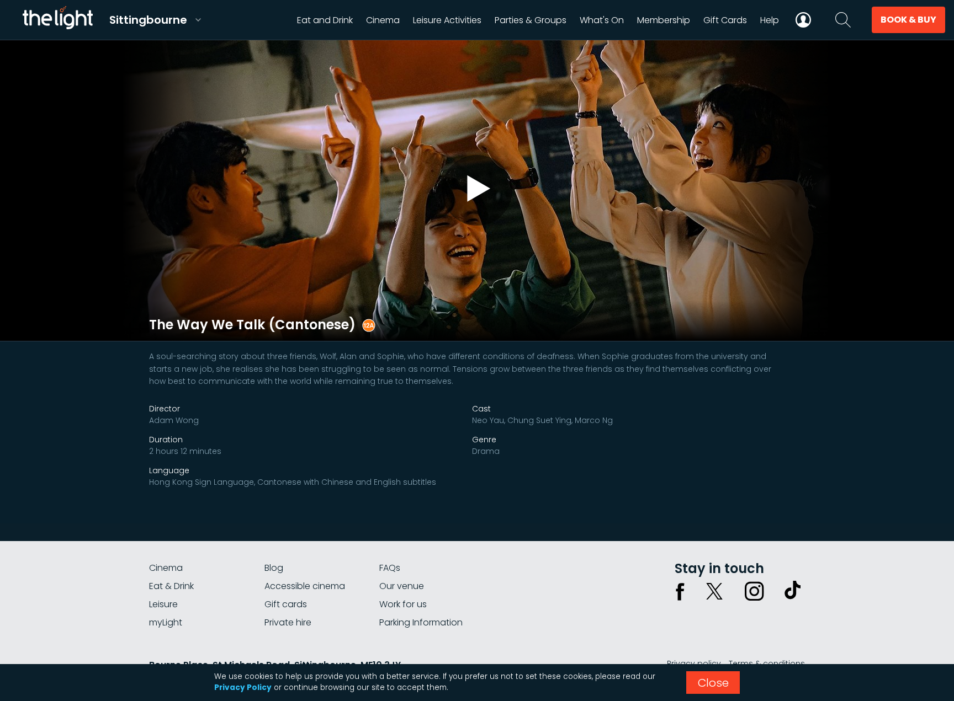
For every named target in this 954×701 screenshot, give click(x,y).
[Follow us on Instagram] (754, 591)
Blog (273, 567)
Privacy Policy (243, 687)
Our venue (401, 586)
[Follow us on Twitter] (714, 591)
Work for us (403, 604)
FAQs (389, 567)
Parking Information (421, 622)
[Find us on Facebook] (680, 591)
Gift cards (285, 604)
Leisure (163, 604)
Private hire (287, 622)
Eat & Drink (171, 586)
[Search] (843, 20)
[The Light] (57, 19)
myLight (165, 622)
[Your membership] (803, 20)
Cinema (166, 567)
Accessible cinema (304, 586)
